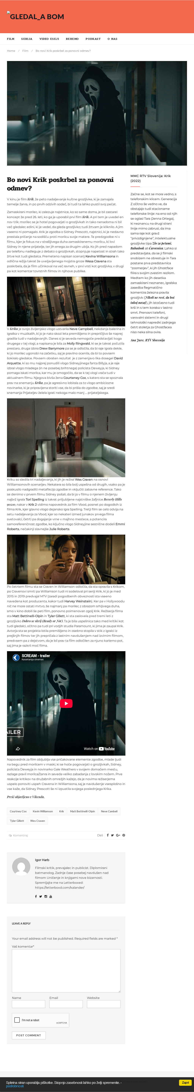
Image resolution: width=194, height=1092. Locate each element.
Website (93, 998)
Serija (26, 38)
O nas (112, 38)
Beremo (72, 38)
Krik (61, 811)
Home (11, 50)
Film (11, 38)
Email (53, 998)
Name (16, 998)
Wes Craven (37, 820)
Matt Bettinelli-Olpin (82, 811)
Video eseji (49, 38)
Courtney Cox (18, 811)
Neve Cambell (109, 811)
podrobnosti (14, 1086)
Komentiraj (20, 835)
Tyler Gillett (17, 820)
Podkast (93, 38)
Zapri (185, 1082)
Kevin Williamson (43, 811)
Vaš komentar (23, 946)
